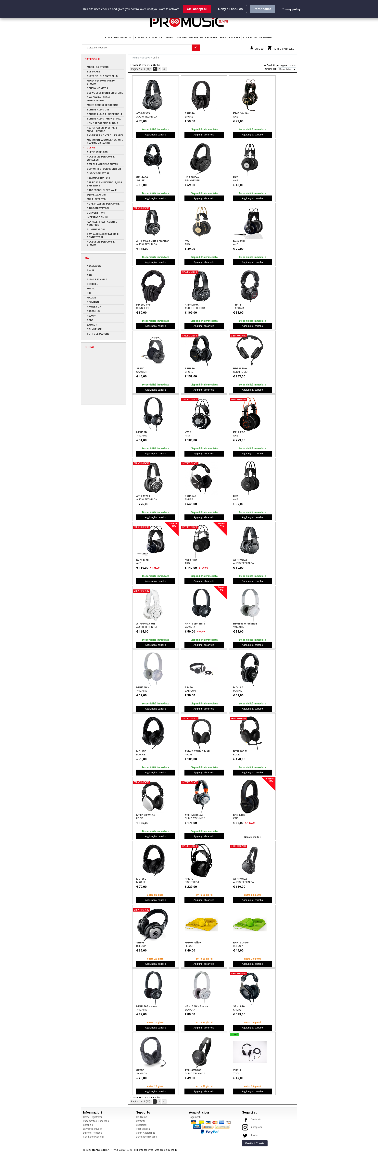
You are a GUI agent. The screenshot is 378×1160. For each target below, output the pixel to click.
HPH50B (141, 432)
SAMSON (141, 371)
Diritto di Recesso (92, 1132)
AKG (235, 116)
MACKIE (237, 690)
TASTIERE (181, 37)
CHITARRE (211, 37)
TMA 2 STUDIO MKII (197, 751)
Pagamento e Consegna (96, 1121)
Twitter (254, 1135)
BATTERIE (235, 37)
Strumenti (266, 37)
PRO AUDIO (120, 37)
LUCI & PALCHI (154, 37)
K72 (235, 177)
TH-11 (237, 304)
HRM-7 (189, 878)
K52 (235, 496)
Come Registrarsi (92, 1117)
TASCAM (238, 308)
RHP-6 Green (241, 942)
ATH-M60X (240, 878)
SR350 (140, 1070)
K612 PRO (191, 559)
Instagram (256, 1127)
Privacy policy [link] (291, 9)
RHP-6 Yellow (193, 942)
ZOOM (237, 1073)
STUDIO (139, 37)
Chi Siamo (141, 1117)
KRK (235, 818)
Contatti (140, 1121)
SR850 (140, 368)
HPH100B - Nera (195, 623)
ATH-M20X (240, 559)
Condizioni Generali (93, 1136)
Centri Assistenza (145, 1132)
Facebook (256, 1119)
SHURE (189, 116)
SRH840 (190, 368)
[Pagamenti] (212, 1127)
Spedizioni (141, 1125)
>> (164, 69)
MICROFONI (196, 37)
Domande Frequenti (146, 1136)
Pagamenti (195, 1117)
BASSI (223, 37)
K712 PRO (239, 432)
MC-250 (141, 878)
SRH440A (142, 177)
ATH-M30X (143, 113)
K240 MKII (239, 240)
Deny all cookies (230, 9)
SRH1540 (190, 496)
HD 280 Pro (143, 304)
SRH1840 (239, 1006)
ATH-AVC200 (193, 1070)
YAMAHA (141, 435)
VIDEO (169, 37)
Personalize (262, 9)
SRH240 (190, 113)
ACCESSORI (250, 37)
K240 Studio (240, 113)
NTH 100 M (240, 751)
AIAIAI (188, 754)
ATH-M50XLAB (194, 814)
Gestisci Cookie (254, 1143)
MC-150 (141, 751)
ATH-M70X (143, 496)
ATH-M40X (191, 304)
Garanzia (88, 1125)
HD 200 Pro (192, 177)
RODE (236, 754)
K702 (188, 432)
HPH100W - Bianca (245, 623)
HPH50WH (142, 687)
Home (108, 37)
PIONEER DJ (192, 882)
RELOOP (141, 945)
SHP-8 (140, 942)
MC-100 (238, 687)
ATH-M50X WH (145, 623)
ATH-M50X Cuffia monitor (152, 240)
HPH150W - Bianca (196, 1006)
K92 (187, 240)
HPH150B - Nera (146, 1006)
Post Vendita (143, 1129)
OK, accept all (197, 9)
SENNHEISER (192, 180)
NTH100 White (145, 814)
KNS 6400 (239, 814)
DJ (130, 37)
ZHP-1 (237, 1070)
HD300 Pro (240, 368)
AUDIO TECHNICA (146, 116)
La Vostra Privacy (92, 1129)
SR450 (189, 687)
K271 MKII (142, 559)
